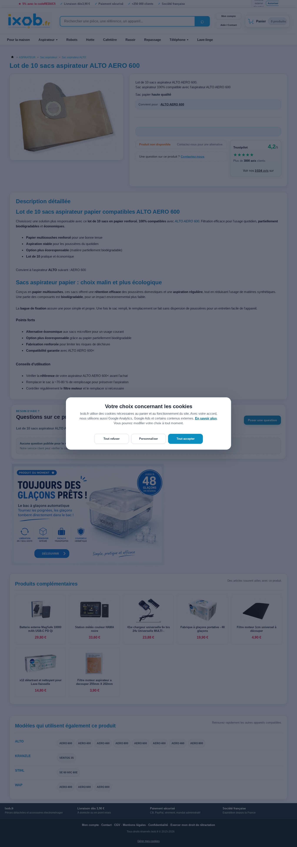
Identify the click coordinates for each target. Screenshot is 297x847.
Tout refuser (111, 438)
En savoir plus (206, 418)
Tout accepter (186, 438)
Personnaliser (148, 438)
